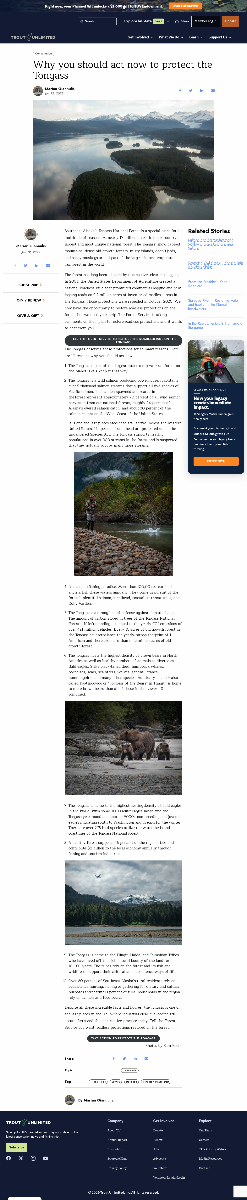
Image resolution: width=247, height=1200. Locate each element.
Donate (230, 22)
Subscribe (28, 285)
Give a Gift (28, 315)
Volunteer (160, 1168)
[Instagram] (33, 1158)
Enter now (216, 461)
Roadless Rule (98, 1082)
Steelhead (131, 1082)
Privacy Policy (117, 1168)
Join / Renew (28, 300)
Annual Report (117, 1139)
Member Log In (206, 22)
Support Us (218, 37)
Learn (194, 37)
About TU (114, 1130)
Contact (204, 1168)
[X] (21, 1158)
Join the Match (185, 5)
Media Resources (210, 1158)
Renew (157, 1139)
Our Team (205, 1130)
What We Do (169, 37)
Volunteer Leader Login (169, 1177)
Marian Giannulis (59, 88)
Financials (114, 1149)
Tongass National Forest (156, 1082)
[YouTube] (45, 1158)
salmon (116, 1082)
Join (156, 1149)
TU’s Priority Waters (212, 1149)
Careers (204, 1139)
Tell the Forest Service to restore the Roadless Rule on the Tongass (123, 340)
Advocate (159, 1158)
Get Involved (138, 37)
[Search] (81, 21)
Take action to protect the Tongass (123, 1038)
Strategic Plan (117, 1158)
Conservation (43, 53)
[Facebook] (8, 1158)
